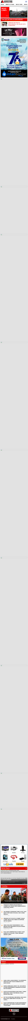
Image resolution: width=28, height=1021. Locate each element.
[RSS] (14, 1014)
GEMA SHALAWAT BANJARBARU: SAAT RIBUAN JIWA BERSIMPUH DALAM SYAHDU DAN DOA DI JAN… (14, 926)
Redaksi (13, 1018)
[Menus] (26, 1)
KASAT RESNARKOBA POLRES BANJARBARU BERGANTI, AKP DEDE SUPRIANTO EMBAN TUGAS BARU (15, 1004)
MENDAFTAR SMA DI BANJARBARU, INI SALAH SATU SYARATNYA (17, 24)
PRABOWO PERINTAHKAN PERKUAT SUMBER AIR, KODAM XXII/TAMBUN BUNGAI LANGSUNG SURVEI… (15, 906)
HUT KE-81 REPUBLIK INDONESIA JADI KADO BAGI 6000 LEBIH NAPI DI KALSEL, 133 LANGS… (15, 998)
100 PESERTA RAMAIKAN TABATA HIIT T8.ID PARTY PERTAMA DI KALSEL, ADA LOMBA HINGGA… (15, 913)
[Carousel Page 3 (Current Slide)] (24, 883)
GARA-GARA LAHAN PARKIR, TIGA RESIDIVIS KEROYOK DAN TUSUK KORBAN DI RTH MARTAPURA (15, 981)
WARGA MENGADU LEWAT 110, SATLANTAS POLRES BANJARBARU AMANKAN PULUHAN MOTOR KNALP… (15, 987)
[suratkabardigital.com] (6, 1)
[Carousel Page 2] (23, 883)
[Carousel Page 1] (22, 883)
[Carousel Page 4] (25, 883)
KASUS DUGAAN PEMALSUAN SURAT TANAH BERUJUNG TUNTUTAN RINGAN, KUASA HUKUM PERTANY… (15, 993)
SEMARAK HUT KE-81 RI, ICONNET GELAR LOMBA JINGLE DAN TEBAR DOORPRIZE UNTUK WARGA (17, 14)
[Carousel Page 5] (26, 883)
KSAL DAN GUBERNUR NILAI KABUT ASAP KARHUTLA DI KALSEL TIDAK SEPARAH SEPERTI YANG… (14, 933)
